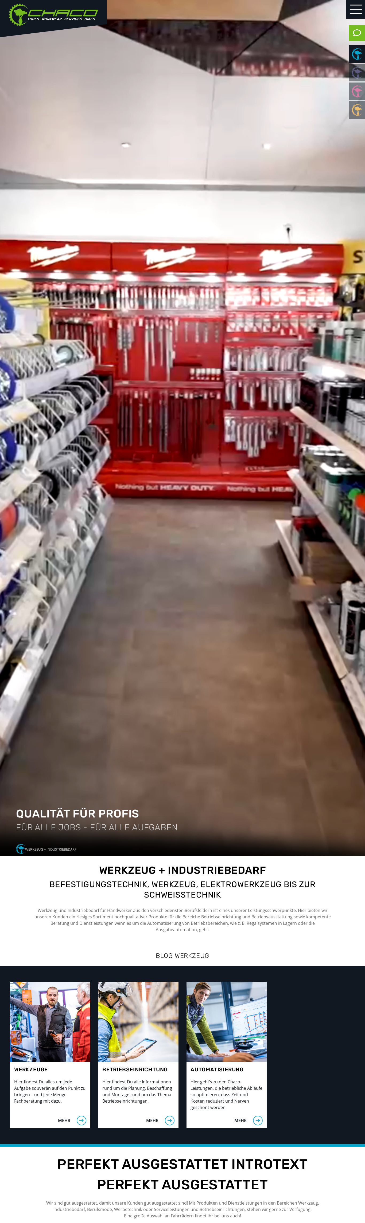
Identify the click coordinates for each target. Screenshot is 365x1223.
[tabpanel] (182, 428)
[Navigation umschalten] (356, 9)
